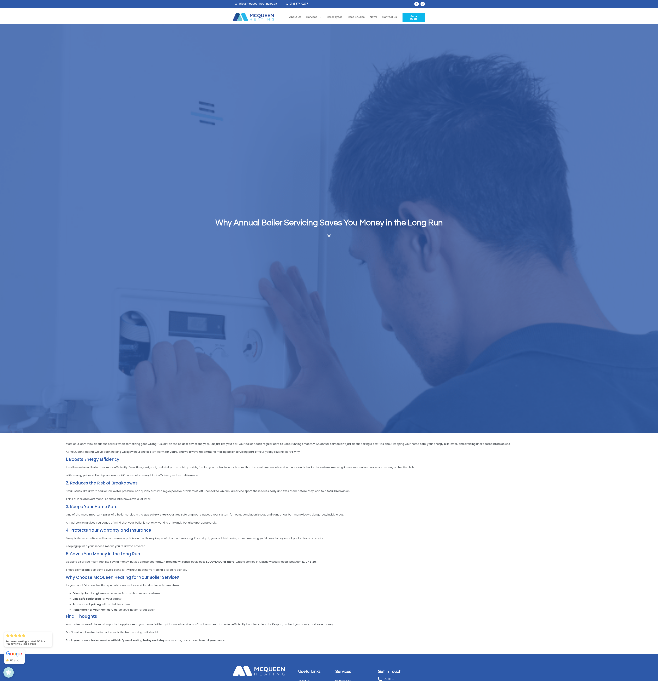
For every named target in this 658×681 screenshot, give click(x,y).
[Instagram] (423, 4)
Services (311, 17)
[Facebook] (416, 4)
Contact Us (389, 17)
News (373, 17)
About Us (295, 17)
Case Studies (356, 17)
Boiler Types (334, 17)
